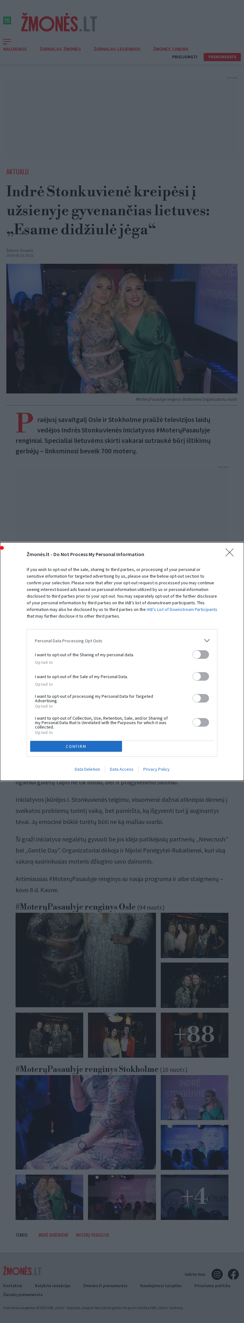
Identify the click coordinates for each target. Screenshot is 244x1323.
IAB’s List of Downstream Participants (182, 609)
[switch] (201, 654)
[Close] (232, 554)
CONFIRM (76, 746)
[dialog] (122, 661)
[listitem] (122, 640)
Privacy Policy (156, 769)
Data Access (121, 769)
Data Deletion (87, 769)
